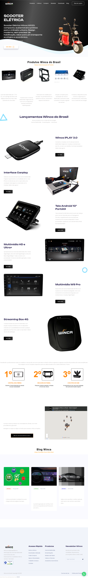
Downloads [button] (61, 3)
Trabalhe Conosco (34, 561)
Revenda (53, 3)
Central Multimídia (50, 550)
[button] (84, 574)
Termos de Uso (65, 573)
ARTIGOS (9, 488)
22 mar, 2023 (70, 488)
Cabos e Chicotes (50, 558)
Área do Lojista (78, 3)
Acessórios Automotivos (51, 561)
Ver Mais (59, 154)
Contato (31, 563)
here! (18, 577)
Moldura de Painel (50, 555)
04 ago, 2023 (15, 488)
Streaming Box (49, 553)
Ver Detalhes (24, 47)
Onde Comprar (33, 555)
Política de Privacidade (78, 573)
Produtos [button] (32, 3)
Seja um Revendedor (34, 558)
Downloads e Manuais (34, 553)
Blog (67, 3)
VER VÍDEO (9, 47)
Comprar (46, 3)
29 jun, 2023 (42, 488)
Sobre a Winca (32, 550)
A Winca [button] (39, 3)
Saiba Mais (60, 230)
